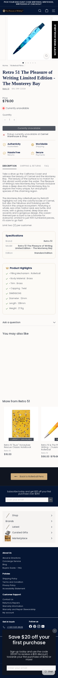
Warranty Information (13, 606)
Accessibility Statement (14, 588)
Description (10, 165)
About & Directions (12, 557)
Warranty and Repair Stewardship (19, 609)
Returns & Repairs (11, 602)
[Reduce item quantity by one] (5, 119)
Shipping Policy (10, 578)
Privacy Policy (9, 585)
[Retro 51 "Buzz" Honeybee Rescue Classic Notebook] (21, 432)
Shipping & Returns (30, 165)
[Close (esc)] (54, 631)
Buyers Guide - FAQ (12, 567)
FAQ (46, 165)
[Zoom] (46, 55)
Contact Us (8, 599)
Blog (5, 564)
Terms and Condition (13, 582)
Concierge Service (12, 561)
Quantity (7, 115)
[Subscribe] (50, 499)
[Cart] (46, 10)
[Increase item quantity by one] (14, 119)
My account (8, 612)
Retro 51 (24, 401)
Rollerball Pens (16, 65)
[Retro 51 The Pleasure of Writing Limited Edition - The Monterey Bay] (21, 365)
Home (5, 65)
